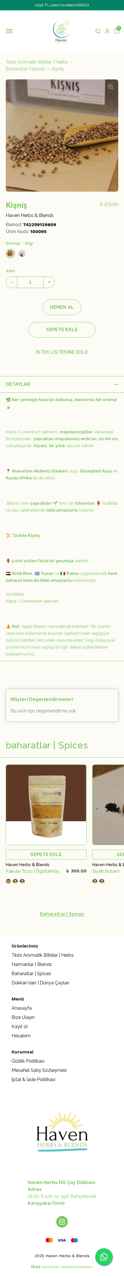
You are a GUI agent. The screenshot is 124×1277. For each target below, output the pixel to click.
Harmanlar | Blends (32, 964)
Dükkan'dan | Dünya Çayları (40, 983)
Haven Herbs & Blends (30, 215)
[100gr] (22, 253)
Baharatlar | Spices (25, 69)
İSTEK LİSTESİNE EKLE (62, 352)
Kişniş (58, 69)
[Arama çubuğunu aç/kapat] (98, 31)
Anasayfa (22, 1008)
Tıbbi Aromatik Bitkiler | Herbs (37, 62)
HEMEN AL (62, 307)
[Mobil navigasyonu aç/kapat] (10, 31)
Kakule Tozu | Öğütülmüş (32, 871)
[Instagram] (62, 1222)
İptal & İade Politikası (33, 1079)
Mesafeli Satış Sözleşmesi (39, 1070)
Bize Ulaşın (23, 1017)
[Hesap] (107, 31)
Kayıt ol (20, 1026)
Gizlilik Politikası (28, 1061)
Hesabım (21, 1035)
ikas (36, 1266)
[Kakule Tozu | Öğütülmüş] (46, 805)
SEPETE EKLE (62, 329)
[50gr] (10, 253)
